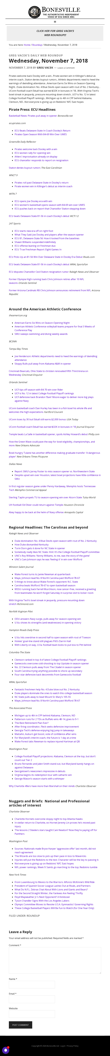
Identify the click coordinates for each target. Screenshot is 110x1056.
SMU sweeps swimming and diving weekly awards (41, 334)
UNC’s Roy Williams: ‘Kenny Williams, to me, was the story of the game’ (52, 555)
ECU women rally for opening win (32, 152)
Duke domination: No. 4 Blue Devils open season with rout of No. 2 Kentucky (56, 540)
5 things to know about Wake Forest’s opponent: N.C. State (46, 581)
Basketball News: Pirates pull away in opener (33, 115)
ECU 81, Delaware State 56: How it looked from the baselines (47, 238)
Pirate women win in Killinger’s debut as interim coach (43, 186)
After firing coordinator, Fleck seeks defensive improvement (47, 726)
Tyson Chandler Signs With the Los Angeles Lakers (42, 900)
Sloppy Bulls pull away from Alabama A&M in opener (43, 363)
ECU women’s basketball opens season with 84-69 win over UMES (50, 204)
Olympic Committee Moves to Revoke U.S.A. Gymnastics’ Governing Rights (54, 904)
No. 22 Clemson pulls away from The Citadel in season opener (48, 667)
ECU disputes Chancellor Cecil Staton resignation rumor (39, 271)
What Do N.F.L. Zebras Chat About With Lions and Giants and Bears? (51, 889)
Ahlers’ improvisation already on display (36, 156)
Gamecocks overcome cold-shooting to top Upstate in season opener (52, 663)
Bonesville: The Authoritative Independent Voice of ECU (54, 12)
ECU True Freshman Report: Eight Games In (38, 249)
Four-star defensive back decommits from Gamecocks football (48, 674)
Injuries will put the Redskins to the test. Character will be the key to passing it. (57, 859)
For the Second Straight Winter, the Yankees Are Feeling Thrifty (49, 893)
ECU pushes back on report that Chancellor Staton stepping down (50, 208)
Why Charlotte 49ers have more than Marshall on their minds (42, 786)
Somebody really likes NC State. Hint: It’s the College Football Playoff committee (57, 552)
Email (12, 993)
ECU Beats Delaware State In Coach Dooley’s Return (42, 130)
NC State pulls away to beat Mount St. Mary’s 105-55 (43, 696)
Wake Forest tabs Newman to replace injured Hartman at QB (47, 741)
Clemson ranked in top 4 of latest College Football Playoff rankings (50, 659)
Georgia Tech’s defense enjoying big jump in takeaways (44, 730)
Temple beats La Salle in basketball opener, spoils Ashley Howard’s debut (48, 434)
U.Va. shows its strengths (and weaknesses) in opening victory (48, 622)
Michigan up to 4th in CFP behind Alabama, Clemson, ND (45, 715)
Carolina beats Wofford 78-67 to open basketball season (45, 585)
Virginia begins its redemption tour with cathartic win (43, 774)
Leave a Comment (66, 67)
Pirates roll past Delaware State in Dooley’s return (41, 182)
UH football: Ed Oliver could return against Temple (36, 504)
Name (13, 979)
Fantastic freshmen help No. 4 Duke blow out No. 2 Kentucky (47, 689)
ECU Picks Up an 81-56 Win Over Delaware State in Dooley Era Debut (45, 256)
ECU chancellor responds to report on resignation (41, 160)
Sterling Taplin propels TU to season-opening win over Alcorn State (45, 497)
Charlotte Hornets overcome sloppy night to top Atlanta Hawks (49, 819)
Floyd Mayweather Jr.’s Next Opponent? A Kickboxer (42, 897)
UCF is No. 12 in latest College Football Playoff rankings (44, 393)
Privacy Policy (72, 1046)
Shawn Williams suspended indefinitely (35, 242)
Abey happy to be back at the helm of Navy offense (36, 512)
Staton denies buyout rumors (25, 167)
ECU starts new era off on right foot (34, 230)
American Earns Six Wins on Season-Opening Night (42, 322)
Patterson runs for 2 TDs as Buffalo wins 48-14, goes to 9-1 (46, 719)
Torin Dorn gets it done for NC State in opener (40, 548)
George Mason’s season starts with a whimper (39, 778)
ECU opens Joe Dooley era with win (33, 201)
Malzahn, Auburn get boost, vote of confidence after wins (45, 734)
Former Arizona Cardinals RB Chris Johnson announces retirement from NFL (50, 290)
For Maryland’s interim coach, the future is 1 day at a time (45, 737)
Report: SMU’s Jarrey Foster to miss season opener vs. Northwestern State (55, 471)
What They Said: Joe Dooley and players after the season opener (49, 234)
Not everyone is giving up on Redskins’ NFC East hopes (44, 863)
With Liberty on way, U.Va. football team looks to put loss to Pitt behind (53, 644)
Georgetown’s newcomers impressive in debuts (40, 771)
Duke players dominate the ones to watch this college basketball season (53, 693)
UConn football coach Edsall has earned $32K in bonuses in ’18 (42, 426)
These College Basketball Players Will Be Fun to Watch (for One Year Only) (54, 908)
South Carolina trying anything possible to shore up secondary (48, 670)
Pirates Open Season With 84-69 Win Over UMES (41, 134)
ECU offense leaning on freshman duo (35, 245)
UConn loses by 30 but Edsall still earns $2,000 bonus (37, 419)
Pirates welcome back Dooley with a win (36, 149)
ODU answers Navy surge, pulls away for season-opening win (48, 618)
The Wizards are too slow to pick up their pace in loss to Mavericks (50, 856)
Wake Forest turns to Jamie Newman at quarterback (42, 574)
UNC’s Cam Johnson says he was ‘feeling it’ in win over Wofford (48, 559)
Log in (62, 1046)
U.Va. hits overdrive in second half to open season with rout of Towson (53, 637)
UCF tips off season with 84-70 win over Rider (39, 389)
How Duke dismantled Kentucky (32, 544)
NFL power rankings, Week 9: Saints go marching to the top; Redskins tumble (56, 867)
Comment (15, 945)
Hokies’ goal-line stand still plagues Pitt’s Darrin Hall (43, 641)
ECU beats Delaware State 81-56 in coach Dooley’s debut (39, 216)
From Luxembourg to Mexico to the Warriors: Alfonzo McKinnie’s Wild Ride (55, 882)
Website (13, 1008)
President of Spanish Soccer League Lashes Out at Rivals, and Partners (53, 885)
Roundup (33, 915)
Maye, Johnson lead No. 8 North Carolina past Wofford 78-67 (47, 578)
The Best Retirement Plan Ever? (32, 722)
